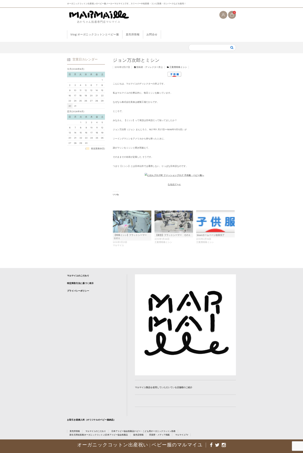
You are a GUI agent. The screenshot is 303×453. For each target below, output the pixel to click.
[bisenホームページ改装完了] (215, 222)
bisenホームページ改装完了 (211, 235)
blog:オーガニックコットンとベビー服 (95, 34)
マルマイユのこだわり (78, 275)
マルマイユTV (181, 435)
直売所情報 (133, 34)
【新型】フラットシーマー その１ (173, 235)
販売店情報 (138, 435)
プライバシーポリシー (78, 290)
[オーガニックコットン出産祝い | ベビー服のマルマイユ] (98, 19)
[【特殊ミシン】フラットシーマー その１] (132, 221)
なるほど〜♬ (174, 184)
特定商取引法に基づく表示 (80, 283)
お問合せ (151, 34)
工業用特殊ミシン (178, 67)
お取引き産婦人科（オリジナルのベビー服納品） (91, 419)
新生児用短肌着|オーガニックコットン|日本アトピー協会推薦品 (98, 435)
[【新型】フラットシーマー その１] (173, 221)
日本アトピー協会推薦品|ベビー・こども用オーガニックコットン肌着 (143, 431)
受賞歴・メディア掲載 (159, 435)
